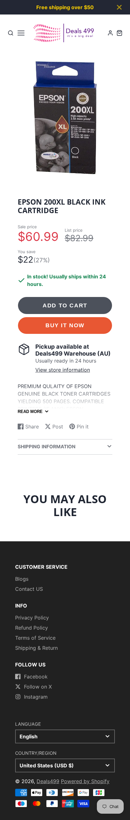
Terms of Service (35, 638)
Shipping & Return (36, 648)
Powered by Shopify (85, 781)
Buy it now (65, 325)
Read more (30, 411)
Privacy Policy (32, 617)
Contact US (29, 589)
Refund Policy (31, 628)
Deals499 (48, 781)
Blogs (21, 579)
